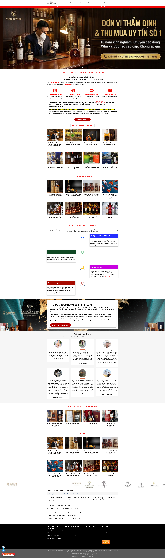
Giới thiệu (55, 6)
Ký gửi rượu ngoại (75, 6)
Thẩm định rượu (107, 6)
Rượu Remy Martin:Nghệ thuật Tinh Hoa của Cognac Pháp (73, 195)
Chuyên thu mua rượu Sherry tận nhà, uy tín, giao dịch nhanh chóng (110, 167)
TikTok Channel (105, 529)
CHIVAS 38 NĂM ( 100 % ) (91, 423)
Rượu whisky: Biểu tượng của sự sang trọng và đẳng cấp (55, 216)
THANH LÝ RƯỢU (91, 526)
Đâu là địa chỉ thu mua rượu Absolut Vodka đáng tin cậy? (73, 143)
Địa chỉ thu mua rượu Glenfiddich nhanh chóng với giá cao (92, 167)
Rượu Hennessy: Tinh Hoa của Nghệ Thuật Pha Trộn (73, 216)
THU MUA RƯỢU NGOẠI (71, 526)
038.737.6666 (56, 535)
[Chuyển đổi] (48, 493)
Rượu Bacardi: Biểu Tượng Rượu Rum (91, 216)
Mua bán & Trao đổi (87, 6)
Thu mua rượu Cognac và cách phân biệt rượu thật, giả (91, 143)
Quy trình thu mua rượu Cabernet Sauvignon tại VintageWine (73, 167)
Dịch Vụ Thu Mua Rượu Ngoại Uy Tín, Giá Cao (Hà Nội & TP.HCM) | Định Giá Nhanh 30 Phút (55, 145)
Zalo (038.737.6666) (106, 535)
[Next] (160, 38)
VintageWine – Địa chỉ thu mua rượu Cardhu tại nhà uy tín (110, 143)
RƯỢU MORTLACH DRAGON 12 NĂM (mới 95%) (55, 424)
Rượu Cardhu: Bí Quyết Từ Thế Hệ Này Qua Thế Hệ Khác (91, 195)
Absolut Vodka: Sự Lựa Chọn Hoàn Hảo (110, 216)
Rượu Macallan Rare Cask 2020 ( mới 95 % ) (110, 424)
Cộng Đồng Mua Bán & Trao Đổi (109, 532)
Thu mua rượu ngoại (64, 6)
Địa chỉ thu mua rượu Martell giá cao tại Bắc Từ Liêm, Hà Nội (55, 166)
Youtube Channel (105, 538)
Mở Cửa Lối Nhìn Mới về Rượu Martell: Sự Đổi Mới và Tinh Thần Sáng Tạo (110, 196)
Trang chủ (49, 6)
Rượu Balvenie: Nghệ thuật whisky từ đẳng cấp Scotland (55, 195)
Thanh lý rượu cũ (97, 6)
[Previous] (5, 38)
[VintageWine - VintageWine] (53, 3)
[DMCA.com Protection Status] (106, 542)
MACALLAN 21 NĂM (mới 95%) (73, 423)
